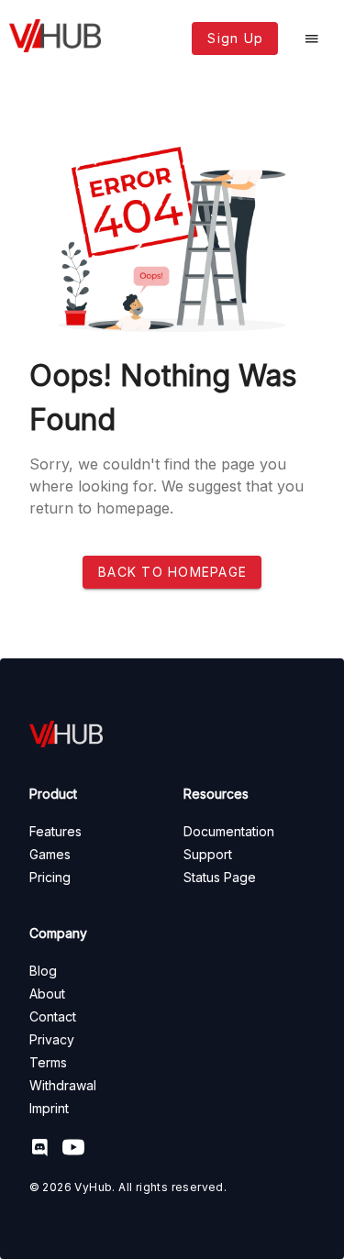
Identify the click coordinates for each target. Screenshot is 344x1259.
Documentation (228, 831)
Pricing (50, 877)
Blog (43, 970)
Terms (48, 1062)
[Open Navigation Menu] (312, 38)
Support (207, 854)
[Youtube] (78, 1150)
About (47, 993)
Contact (52, 1016)
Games (50, 854)
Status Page (219, 877)
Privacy (51, 1039)
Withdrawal (62, 1085)
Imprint (49, 1108)
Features (55, 831)
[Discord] (45, 1150)
